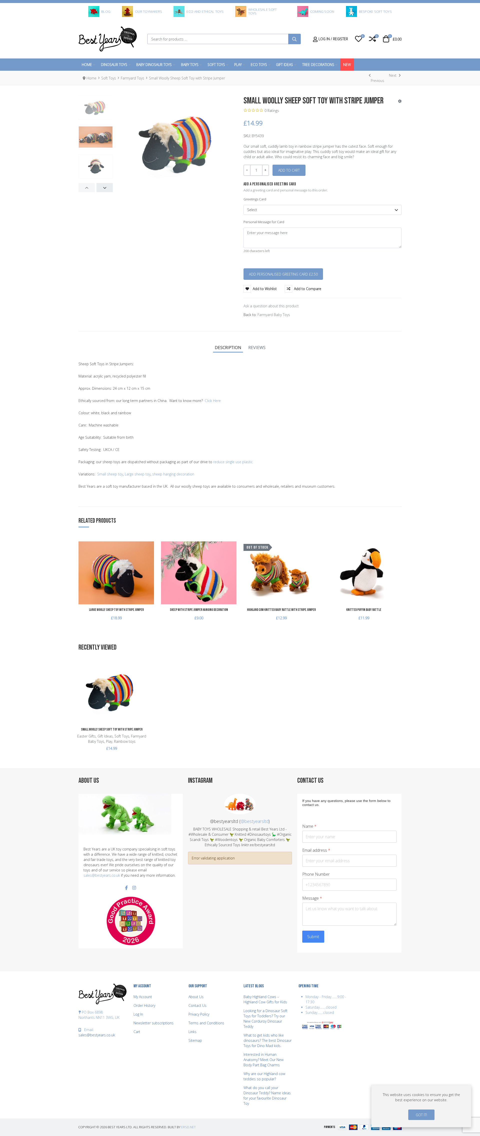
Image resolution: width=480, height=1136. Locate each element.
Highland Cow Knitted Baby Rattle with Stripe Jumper (281, 610)
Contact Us (197, 1005)
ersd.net (188, 1127)
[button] (358, 39)
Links (192, 1031)
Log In (138, 1014)
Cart (137, 1031)
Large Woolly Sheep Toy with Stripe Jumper (116, 610)
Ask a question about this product (271, 306)
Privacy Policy (198, 1014)
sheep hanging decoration (173, 474)
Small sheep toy (110, 474)
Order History (144, 1005)
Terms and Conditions (206, 1023)
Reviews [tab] (257, 347)
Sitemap (195, 1040)
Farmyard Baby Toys (274, 314)
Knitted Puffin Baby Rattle (363, 610)
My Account (143, 996)
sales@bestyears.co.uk (102, 875)
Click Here (213, 400)
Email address (316, 850)
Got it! (421, 1115)
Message (312, 898)
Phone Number (316, 874)
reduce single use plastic (233, 461)
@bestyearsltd (254, 821)
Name (309, 826)
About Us (196, 996)
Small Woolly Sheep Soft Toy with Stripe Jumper (111, 729)
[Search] (294, 39)
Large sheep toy (137, 474)
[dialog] (421, 1106)
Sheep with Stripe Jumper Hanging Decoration (199, 610)
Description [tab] (228, 347)
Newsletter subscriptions (154, 1023)
